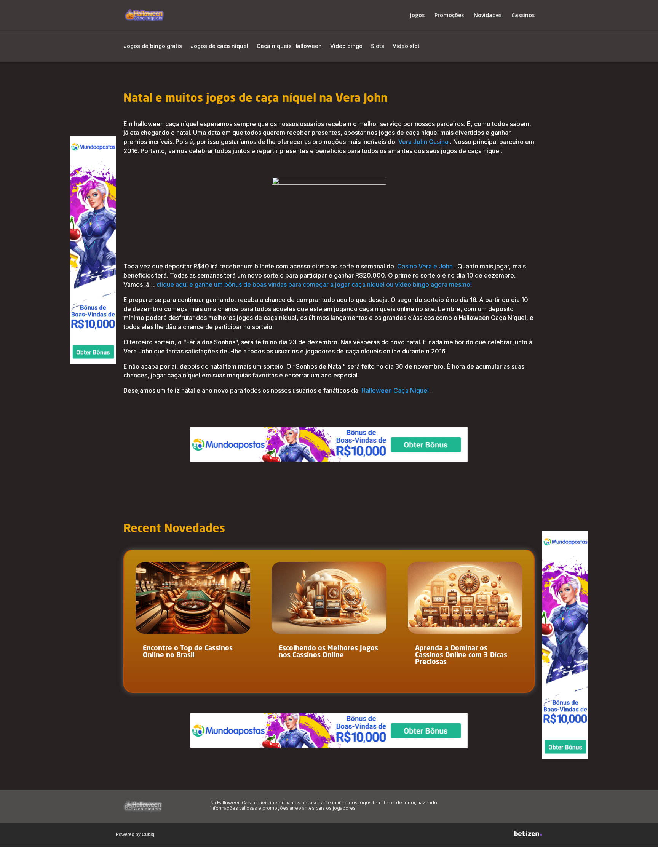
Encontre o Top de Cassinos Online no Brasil (188, 652)
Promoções (449, 16)
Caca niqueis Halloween (289, 46)
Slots (377, 46)
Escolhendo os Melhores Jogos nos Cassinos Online (328, 652)
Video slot (406, 46)
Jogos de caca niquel (219, 46)
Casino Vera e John (425, 266)
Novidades (487, 16)
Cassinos (523, 16)
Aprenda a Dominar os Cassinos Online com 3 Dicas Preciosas (461, 655)
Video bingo (346, 46)
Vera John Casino (423, 141)
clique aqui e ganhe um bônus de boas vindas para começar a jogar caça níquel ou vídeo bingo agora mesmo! (314, 284)
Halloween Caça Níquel (395, 390)
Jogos (417, 16)
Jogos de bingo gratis (152, 46)
